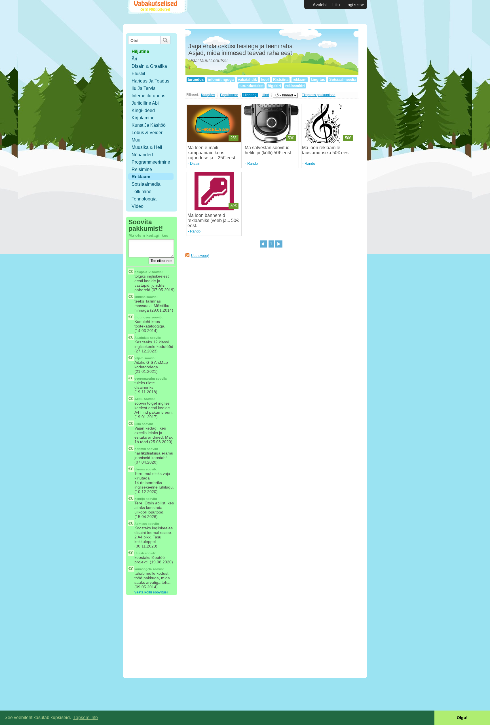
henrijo (139, 498)
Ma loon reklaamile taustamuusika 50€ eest (326, 150)
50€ (291, 138)
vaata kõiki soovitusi (151, 592)
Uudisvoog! (200, 256)
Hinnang (250, 95)
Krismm (140, 449)
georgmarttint (144, 378)
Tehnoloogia (144, 198)
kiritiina (139, 297)
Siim (137, 424)
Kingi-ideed (143, 110)
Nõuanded (142, 154)
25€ (233, 138)
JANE (138, 399)
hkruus (139, 469)
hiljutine (140, 51)
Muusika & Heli (147, 147)
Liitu (336, 4)
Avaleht (320, 4)
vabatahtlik (247, 79)
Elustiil (138, 73)
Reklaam (141, 176)
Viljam (138, 358)
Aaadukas (141, 337)
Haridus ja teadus (150, 81)
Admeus (140, 523)
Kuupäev (208, 95)
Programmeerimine (151, 162)
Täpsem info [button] (85, 717)
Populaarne (229, 95)
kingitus (318, 79)
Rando (252, 163)
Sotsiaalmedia (146, 184)
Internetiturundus (148, 95)
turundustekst (251, 86)
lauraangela (143, 569)
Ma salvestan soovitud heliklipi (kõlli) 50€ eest (268, 150)
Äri (134, 58)
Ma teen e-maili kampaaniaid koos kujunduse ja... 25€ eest (211, 152)
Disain (195, 163)
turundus (196, 79)
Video (137, 206)
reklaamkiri (295, 86)
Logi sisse (354, 4)
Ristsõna (281, 79)
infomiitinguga (221, 79)
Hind (265, 95)
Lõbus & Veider (147, 132)
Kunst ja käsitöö (149, 125)
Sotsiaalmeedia (342, 79)
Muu (136, 140)
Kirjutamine (143, 117)
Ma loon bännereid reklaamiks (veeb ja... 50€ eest (213, 220)
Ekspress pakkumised (318, 95)
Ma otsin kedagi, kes (148, 235)
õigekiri (274, 86)
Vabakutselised (156, 12)
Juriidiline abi (145, 103)
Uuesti (139, 553)
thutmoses (142, 317)
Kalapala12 (142, 272)
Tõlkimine (141, 191)
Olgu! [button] (462, 717)
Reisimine (142, 169)
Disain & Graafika (149, 66)
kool (265, 79)
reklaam (300, 79)
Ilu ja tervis (143, 88)
